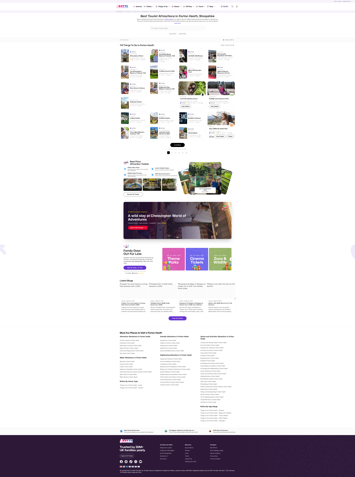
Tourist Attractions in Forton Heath (170, 379)
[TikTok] (130, 462)
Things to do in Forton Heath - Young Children (214, 415)
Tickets (149, 6)
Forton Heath (136, 11)
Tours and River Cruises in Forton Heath (172, 382)
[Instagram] (135, 462)
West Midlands (120, 11)
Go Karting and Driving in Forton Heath (212, 363)
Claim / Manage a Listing (216, 450)
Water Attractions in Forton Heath (133, 358)
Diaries (176, 6)
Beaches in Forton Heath (127, 361)
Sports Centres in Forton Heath (209, 394)
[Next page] (186, 152)
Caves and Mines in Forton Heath (170, 361)
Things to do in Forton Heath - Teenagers (212, 420)
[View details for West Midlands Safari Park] (221, 125)
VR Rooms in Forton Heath (208, 402)
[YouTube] (140, 462)
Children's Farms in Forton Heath (170, 343)
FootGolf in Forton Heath (207, 360)
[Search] (232, 6)
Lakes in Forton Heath (126, 364)
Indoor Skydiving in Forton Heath (210, 371)
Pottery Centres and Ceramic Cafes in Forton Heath (215, 386)
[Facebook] (121, 462)
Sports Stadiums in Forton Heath (170, 372)
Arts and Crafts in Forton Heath (209, 345)
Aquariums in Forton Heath (168, 340)
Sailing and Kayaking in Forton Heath (131, 369)
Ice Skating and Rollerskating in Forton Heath (214, 368)
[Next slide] (231, 259)
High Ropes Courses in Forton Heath (131, 345)
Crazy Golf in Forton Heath (208, 353)
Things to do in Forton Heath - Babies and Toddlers (215, 413)
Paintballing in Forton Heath (208, 384)
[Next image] (203, 88)
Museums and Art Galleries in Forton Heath (173, 366)
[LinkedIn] (126, 462)
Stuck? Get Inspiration (165, 453)
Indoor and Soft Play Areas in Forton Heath (213, 373)
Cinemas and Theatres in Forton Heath (212, 348)
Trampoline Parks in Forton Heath (210, 399)
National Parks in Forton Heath (129, 348)
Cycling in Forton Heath (207, 355)
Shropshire (128, 11)
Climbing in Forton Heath (127, 343)
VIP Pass (189, 6)
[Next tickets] (177, 185)
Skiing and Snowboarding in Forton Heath (212, 392)
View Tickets (172, 33)
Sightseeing (145, 11)
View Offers (182, 33)
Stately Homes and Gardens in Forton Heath (173, 374)
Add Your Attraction (215, 453)
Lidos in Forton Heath (126, 366)
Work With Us (347, 1)
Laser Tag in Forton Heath (208, 381)
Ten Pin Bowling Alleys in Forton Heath (211, 397)
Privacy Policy (214, 456)
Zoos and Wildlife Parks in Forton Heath (172, 350)
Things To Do (163, 6)
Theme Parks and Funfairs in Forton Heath (172, 377)
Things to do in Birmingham (167, 450)
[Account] (237, 6)
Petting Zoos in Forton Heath (168, 345)
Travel (200, 6)
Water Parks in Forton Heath (128, 374)
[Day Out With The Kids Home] (122, 6)
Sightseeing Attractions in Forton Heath (176, 355)
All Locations (163, 459)
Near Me (225, 6)
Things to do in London (166, 447)
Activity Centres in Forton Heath (129, 340)
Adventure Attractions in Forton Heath (135, 337)
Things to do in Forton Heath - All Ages (212, 410)
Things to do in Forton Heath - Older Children (214, 418)
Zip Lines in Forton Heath (127, 353)
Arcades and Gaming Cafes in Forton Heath (213, 342)
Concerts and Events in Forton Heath (211, 350)
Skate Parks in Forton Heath (208, 389)
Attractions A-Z (164, 456)
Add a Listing (337, 1)
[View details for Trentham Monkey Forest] (192, 95)
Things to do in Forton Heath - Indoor (131, 385)
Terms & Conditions (215, 459)
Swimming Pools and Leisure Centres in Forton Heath (136, 372)
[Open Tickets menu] (153, 6)
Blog (211, 6)
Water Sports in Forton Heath (128, 377)
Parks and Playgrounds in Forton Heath (131, 350)
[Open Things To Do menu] (169, 6)
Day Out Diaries (189, 447)
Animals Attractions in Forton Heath (174, 337)
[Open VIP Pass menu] (193, 6)
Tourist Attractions (154, 11)
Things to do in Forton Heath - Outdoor (131, 388)
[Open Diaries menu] (181, 6)
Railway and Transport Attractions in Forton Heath (175, 369)
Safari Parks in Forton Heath (168, 348)
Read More (177, 23)
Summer (139, 6)
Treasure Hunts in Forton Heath (169, 385)
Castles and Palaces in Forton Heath (171, 359)
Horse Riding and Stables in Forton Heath (212, 366)
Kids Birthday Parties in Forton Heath (211, 379)
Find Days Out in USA (190, 461)
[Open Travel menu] (204, 6)
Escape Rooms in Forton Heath (209, 358)
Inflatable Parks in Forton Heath (209, 376)
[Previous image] (180, 88)
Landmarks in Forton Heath (168, 364)
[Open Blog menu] (214, 6)
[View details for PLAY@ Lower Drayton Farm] (221, 95)
